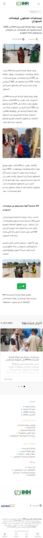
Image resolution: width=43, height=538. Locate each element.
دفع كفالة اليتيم (28, 451)
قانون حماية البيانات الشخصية (26, 426)
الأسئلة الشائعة (28, 430)
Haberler (33, 11)
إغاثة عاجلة (30, 406)
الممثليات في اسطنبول (24, 470)
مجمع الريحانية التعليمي (24, 456)
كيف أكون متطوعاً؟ (26, 433)
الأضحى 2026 (29, 414)
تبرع (20, 286)
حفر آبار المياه (29, 409)
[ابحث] (38, 3)
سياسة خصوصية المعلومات (22, 436)
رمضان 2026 (29, 412)
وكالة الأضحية (29, 448)
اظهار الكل (7, 323)
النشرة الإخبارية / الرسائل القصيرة (24, 473)
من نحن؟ (31, 467)
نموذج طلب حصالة (26, 454)
